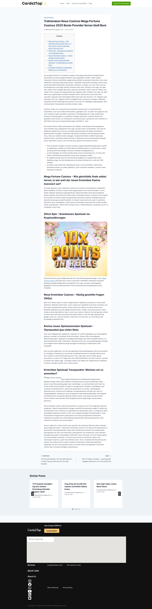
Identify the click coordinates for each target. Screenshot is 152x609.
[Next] (119, 494)
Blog (90, 3)
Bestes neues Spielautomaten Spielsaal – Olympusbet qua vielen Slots (60, 63)
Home (62, 3)
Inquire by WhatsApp (121, 3)
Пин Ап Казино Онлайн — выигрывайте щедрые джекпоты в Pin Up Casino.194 (96, 458)
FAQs (68, 3)
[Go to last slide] (32, 494)
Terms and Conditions (79, 3)
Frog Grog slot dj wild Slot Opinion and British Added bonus (76, 486)
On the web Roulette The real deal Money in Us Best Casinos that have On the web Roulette (56, 460)
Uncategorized (49, 17)
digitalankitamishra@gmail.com (54, 29)
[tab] (72, 509)
